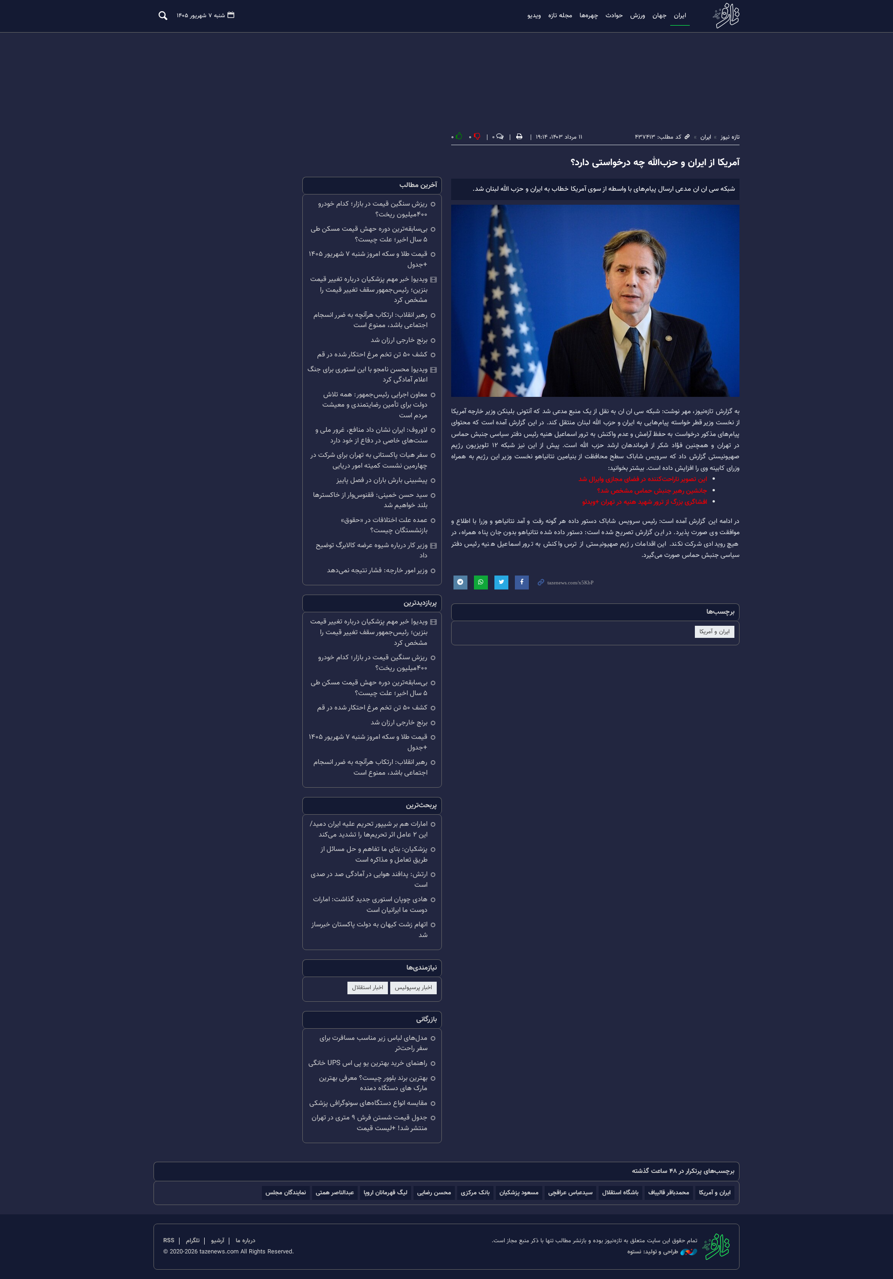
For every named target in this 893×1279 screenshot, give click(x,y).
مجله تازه (560, 16)
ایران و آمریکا (715, 631)
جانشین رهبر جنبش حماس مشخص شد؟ (652, 491)
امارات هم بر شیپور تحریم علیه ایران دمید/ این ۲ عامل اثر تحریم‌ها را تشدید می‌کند (368, 829)
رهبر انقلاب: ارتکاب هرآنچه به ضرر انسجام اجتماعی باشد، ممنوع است (370, 320)
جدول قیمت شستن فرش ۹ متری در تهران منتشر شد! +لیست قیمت (369, 1123)
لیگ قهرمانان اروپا (385, 1193)
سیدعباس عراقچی (570, 1193)
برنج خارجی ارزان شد (399, 340)
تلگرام (193, 1241)
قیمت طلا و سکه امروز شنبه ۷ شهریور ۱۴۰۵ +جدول (368, 259)
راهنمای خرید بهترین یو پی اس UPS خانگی (367, 1063)
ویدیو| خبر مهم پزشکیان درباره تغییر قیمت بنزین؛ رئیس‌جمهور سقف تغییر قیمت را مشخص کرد (368, 290)
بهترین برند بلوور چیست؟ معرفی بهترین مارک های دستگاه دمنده (373, 1083)
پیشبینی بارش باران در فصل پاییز (381, 480)
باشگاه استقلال (620, 1193)
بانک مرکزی (475, 1193)
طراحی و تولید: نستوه (652, 1252)
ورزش (637, 16)
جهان (659, 16)
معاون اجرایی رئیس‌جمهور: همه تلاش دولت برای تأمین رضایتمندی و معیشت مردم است (374, 405)
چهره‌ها (589, 16)
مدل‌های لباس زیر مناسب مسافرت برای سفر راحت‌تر (373, 1043)
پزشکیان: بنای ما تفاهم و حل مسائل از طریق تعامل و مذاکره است (373, 854)
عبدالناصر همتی (335, 1193)
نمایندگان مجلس (286, 1193)
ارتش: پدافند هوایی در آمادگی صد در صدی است (369, 880)
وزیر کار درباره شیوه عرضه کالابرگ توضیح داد (371, 551)
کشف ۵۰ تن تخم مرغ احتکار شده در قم (372, 354)
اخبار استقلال (367, 987)
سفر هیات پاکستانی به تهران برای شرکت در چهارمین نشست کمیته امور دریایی (368, 460)
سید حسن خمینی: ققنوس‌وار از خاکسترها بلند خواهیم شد (370, 500)
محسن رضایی (434, 1193)
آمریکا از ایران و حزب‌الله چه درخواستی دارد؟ (655, 162)
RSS (168, 1241)
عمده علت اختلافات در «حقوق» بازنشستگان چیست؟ (384, 525)
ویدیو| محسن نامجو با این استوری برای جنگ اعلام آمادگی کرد (367, 375)
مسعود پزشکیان (519, 1193)
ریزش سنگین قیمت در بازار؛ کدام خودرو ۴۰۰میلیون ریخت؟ (372, 209)
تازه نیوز (723, 15)
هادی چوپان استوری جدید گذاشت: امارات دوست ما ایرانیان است (370, 905)
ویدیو (534, 16)
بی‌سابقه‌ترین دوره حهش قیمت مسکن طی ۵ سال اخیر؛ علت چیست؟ (369, 234)
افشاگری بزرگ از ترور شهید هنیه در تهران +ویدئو (644, 502)
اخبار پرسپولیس (413, 987)
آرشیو (217, 1241)
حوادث (614, 16)
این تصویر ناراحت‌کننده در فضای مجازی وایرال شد (643, 479)
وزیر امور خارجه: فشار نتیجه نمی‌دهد (377, 570)
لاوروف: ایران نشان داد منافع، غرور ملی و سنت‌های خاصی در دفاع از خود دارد (371, 435)
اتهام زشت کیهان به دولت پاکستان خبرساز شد (369, 930)
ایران (680, 16)
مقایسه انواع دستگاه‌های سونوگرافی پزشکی (368, 1103)
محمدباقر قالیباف (668, 1193)
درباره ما (245, 1241)
